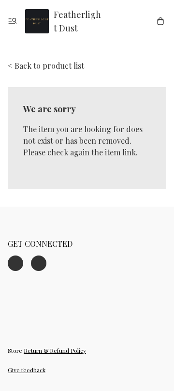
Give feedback (26, 370)
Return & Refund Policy (55, 350)
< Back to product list (46, 65)
